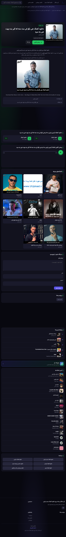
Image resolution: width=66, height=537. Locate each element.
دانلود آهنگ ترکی (48, 468)
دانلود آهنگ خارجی (18, 459)
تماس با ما (30, 518)
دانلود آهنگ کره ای (48, 464)
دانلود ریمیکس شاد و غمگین (18, 468)
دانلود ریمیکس (39, 2)
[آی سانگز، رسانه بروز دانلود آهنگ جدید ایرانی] (63, 2)
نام (62, 273)
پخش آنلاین (37, 42)
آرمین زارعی (60, 299)
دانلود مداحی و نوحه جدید (17, 464)
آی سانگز (57, 2)
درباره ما (30, 515)
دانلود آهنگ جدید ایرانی (56, 10)
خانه (64, 10)
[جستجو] (20, 2)
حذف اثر (30, 520)
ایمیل (61, 280)
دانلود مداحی (31, 2)
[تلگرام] (63, 507)
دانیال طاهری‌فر (33, 528)
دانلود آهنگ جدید (48, 2)
